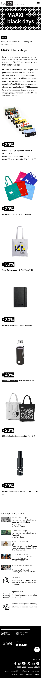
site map (29, 674)
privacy (14, 674)
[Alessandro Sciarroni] (6, 567)
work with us (15, 671)
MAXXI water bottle (10, 381)
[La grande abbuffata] (6, 556)
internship (25, 671)
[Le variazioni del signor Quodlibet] (6, 519)
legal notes (35, 671)
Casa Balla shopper (10, 270)
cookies (21, 674)
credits (36, 674)
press (7, 671)
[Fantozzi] (6, 532)
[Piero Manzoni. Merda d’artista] (6, 543)
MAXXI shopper (8, 214)
